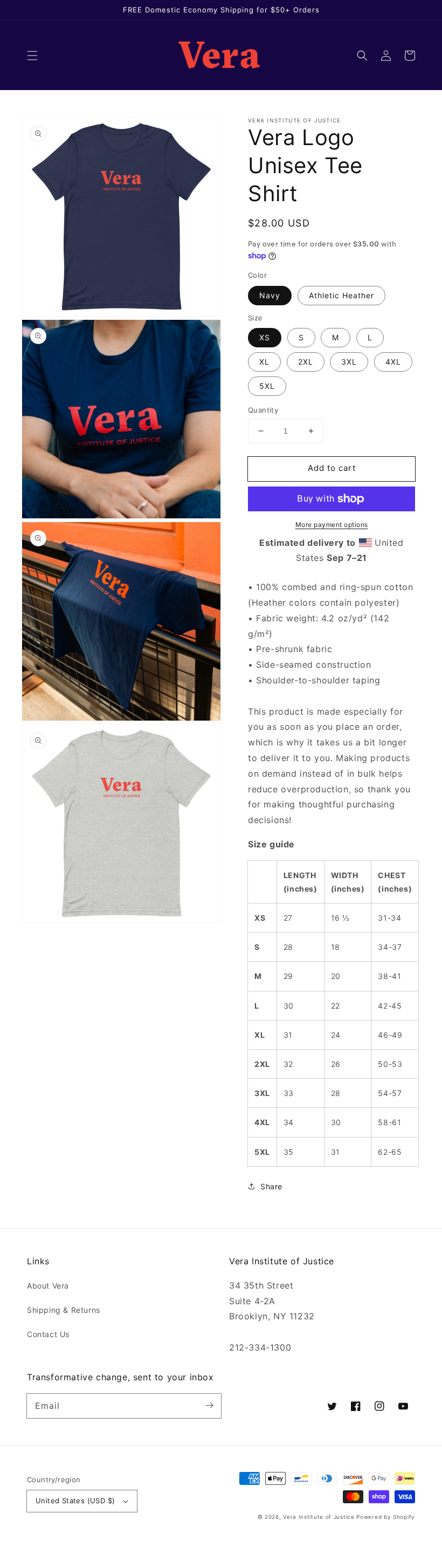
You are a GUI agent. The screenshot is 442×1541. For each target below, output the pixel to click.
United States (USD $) (75, 1500)
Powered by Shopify (385, 1516)
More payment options (331, 524)
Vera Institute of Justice (319, 1516)
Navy (269, 295)
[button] (32, 55)
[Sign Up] (209, 1405)
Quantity (263, 410)
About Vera (48, 1285)
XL (264, 361)
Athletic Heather (341, 295)
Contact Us (48, 1334)
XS (264, 337)
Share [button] (271, 1186)
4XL (393, 361)
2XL (305, 361)
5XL (267, 386)
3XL (349, 361)
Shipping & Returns (63, 1309)
